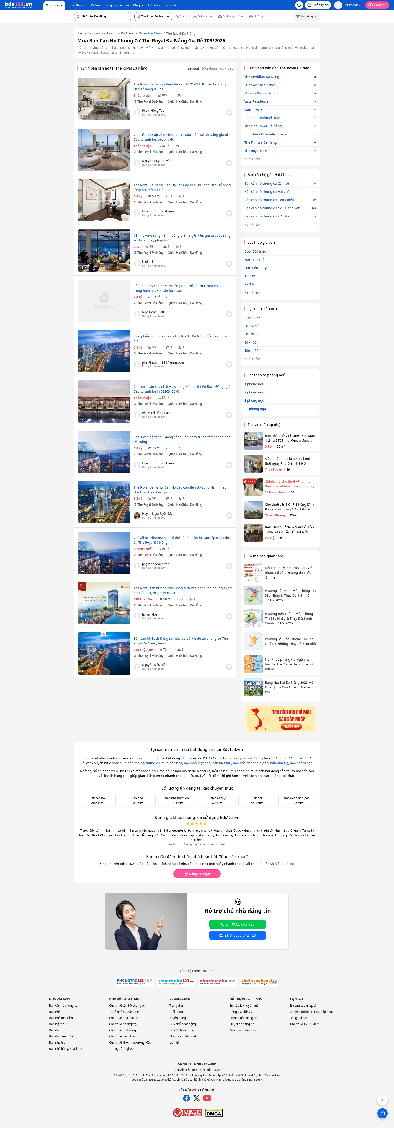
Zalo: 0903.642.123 (240, 935)
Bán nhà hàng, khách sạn (66, 1049)
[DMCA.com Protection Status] (214, 1113)
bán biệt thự (221, 763)
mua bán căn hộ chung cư (140, 763)
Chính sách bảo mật (182, 1036)
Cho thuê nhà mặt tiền (124, 1018)
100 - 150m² (253, 350)
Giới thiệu (176, 1012)
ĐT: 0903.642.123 (240, 924)
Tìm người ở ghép (121, 1049)
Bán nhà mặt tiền (61, 1018)
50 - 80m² (251, 334)
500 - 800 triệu (255, 259)
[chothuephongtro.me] (259, 982)
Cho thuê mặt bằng (122, 1030)
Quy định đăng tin (242, 1024)
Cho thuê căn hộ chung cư (127, 1006)
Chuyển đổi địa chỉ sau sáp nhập (312, 1012)
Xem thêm (252, 159)
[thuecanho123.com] (176, 982)
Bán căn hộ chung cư (63, 1006)
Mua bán (52, 5)
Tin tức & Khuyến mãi (244, 1006)
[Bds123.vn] (18, 5)
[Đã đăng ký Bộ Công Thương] (187, 1112)
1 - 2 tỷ (249, 276)
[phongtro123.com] (135, 982)
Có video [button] (226, 68)
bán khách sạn (301, 763)
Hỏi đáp (154, 5)
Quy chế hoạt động (182, 1024)
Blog (136, 5)
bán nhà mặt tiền (197, 763)
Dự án (95, 5)
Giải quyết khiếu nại (243, 1030)
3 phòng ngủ (254, 400)
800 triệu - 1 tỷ (255, 268)
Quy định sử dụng (181, 1030)
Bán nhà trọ (57, 1042)
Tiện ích (170, 5)
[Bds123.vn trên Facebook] (186, 1098)
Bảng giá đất (298, 1018)
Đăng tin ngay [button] (200, 874)
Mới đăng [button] (209, 68)
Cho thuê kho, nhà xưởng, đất (130, 1042)
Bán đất (54, 1030)
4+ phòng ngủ (255, 408)
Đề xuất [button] (193, 68)
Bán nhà (54, 1012)
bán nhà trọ (279, 763)
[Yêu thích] (229, 112)
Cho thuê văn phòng (123, 1036)
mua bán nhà (172, 763)
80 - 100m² (252, 342)
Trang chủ (176, 1006)
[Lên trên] (382, 1100)
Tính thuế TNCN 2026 (305, 1024)
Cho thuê (76, 5)
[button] (299, 5)
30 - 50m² (251, 326)
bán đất (239, 763)
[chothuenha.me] (218, 982)
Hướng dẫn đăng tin (243, 1018)
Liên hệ (174, 1042)
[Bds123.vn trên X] (196, 1098)
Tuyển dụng (177, 1018)
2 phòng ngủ (254, 392)
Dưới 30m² (252, 318)
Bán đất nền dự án (62, 1036)
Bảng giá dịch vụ (116, 5)
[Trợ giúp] (382, 1113)
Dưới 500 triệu (255, 251)
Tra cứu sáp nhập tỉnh (304, 1006)
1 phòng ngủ (254, 384)
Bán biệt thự (57, 1024)
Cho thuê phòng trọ (123, 1024)
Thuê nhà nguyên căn (124, 1012)
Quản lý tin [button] (320, 5)
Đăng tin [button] (380, 5)
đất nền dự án (257, 763)
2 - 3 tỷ (249, 284)
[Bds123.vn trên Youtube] (207, 1098)
